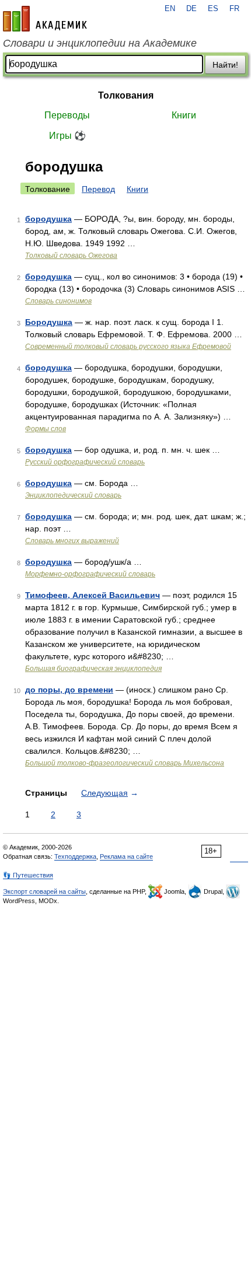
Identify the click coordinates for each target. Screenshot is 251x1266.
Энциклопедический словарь (73, 495)
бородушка (48, 218)
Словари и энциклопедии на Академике (100, 43)
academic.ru (45, 19)
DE (191, 9)
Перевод (98, 189)
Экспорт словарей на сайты (44, 891)
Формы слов (45, 429)
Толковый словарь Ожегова (71, 255)
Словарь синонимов (58, 301)
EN (170, 9)
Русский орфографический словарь (85, 462)
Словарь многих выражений (72, 541)
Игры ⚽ (67, 136)
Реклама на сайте (126, 856)
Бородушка (48, 322)
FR (234, 9)
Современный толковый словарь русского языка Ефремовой (128, 346)
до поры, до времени (69, 689)
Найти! (225, 64)
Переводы (67, 115)
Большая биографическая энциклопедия (93, 669)
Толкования (126, 95)
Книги (184, 115)
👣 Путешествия (28, 875)
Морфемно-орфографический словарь (90, 574)
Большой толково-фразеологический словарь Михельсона (124, 763)
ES (213, 9)
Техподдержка (75, 856)
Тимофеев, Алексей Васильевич (92, 595)
